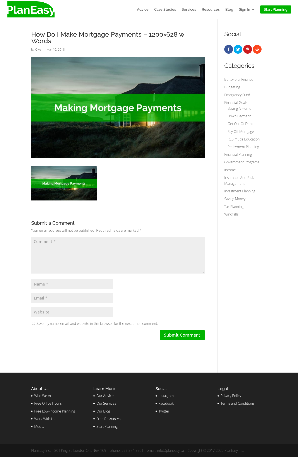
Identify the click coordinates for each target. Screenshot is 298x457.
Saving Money (234, 198)
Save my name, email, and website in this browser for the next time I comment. (97, 323)
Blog (229, 10)
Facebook (166, 403)
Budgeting (232, 87)
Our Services (106, 403)
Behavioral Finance (238, 79)
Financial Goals (235, 102)
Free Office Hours (48, 403)
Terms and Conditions (237, 403)
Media (39, 426)
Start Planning (107, 426)
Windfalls (231, 214)
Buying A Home (239, 108)
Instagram (166, 395)
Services (189, 10)
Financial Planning (238, 154)
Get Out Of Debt (240, 123)
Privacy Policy (231, 395)
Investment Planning (239, 191)
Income (230, 170)
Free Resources (108, 418)
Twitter (164, 411)
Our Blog (103, 411)
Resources (211, 10)
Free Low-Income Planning (54, 411)
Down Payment (239, 116)
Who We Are (43, 395)
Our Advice (105, 395)
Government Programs (241, 162)
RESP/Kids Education (244, 139)
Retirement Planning (243, 146)
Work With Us (44, 418)
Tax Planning (233, 206)
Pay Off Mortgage (241, 131)
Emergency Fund (237, 94)
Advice (143, 10)
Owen (39, 49)
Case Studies (165, 10)
